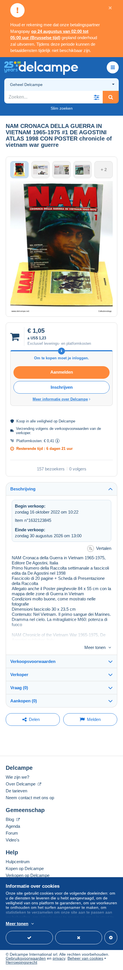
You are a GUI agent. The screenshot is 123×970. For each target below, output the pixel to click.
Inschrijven (62, 387)
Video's (12, 839)
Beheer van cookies (85, 958)
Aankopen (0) (23, 700)
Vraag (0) (19, 687)
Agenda (13, 826)
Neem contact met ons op (30, 797)
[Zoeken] (111, 97)
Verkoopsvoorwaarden (32, 661)
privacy (59, 958)
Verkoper (19, 674)
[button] (96, 97)
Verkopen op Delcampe (27, 875)
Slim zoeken (62, 108)
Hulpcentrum (18, 861)
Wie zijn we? (17, 777)
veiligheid (44, 421)
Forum (12, 833)
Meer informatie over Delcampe (60, 399)
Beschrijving (22, 488)
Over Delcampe (21, 783)
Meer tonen (95, 647)
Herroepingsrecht (21, 962)
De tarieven (16, 790)
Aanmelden (61, 372)
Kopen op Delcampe (25, 868)
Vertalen (103, 548)
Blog (10, 819)
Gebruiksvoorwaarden (26, 958)
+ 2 (104, 169)
